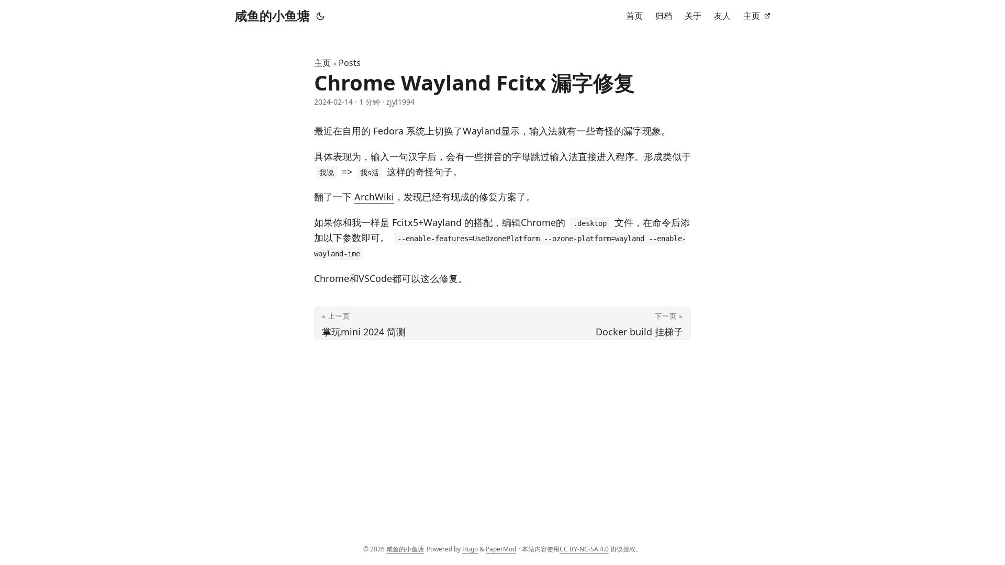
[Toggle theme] (320, 15)
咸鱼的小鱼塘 (272, 15)
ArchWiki (374, 196)
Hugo (470, 549)
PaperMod (501, 549)
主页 (322, 63)
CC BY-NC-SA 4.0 (584, 549)
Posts (350, 63)
